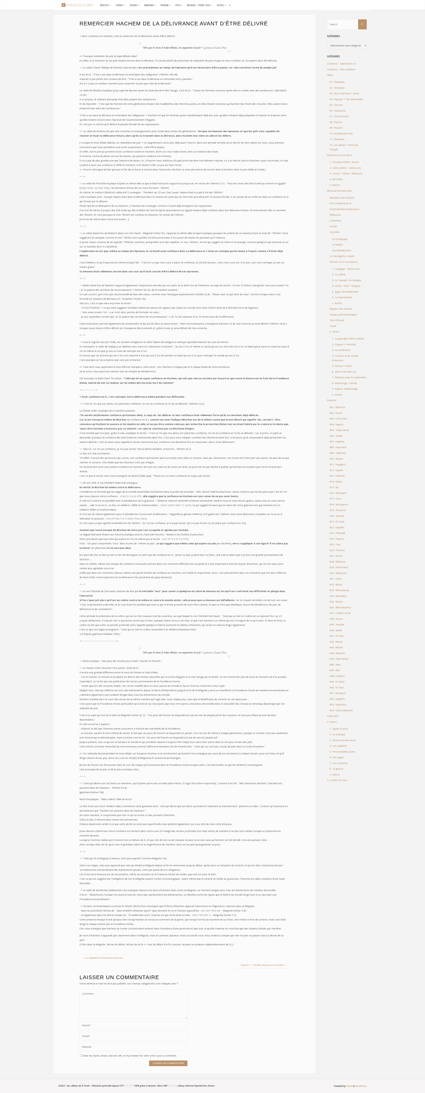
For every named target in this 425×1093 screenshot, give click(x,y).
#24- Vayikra (337, 538)
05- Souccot (336, 104)
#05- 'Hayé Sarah (339, 430)
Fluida (349, 1086)
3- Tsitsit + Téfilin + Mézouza (346, 173)
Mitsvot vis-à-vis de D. (339, 155)
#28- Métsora (337, 561)
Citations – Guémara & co (341, 63)
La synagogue (340, 239)
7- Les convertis (338, 763)
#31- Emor (336, 578)
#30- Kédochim (338, 573)
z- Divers (332, 721)
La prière (335, 232)
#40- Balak (336, 630)
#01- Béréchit (337, 407)
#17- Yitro (335, 498)
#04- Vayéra (336, 424)
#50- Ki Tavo (337, 687)
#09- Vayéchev (338, 453)
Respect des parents (341, 308)
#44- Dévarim (337, 653)
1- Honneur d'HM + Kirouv (344, 162)
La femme (335, 220)
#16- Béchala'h (338, 493)
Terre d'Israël (337, 320)
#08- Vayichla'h (338, 447)
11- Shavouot (337, 139)
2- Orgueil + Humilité (344, 344)
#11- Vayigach (338, 464)
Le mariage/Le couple (342, 256)
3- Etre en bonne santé (343, 740)
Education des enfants (342, 197)
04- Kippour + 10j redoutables (346, 99)
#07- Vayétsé (337, 441)
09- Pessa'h (336, 127)
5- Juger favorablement (345, 291)
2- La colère (338, 274)
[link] (230, 5)
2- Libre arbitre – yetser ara (345, 167)
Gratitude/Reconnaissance (344, 209)
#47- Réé (335, 670)
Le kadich (337, 244)
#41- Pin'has (337, 636)
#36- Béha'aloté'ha (340, 607)
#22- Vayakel (337, 527)
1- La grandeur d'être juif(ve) (348, 338)
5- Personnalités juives (342, 751)
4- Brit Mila (336, 179)
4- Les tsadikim (338, 745)
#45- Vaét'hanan (339, 658)
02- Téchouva (337, 87)
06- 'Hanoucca (337, 110)
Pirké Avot (333, 716)
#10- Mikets (336, 458)
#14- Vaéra (336, 481)
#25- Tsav (335, 544)
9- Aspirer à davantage (345, 388)
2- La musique (337, 734)
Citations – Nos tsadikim (341, 69)
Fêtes (330, 75)
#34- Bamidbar (338, 596)
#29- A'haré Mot (339, 567)
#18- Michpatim (339, 504)
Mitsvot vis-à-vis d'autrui (343, 261)
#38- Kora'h (336, 618)
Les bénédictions (341, 250)
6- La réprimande (342, 297)
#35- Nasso (336, 601)
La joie (333, 226)
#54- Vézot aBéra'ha (341, 710)
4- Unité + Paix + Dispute (346, 285)
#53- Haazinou (338, 704)
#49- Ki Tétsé (337, 681)
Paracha (331, 400)
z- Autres (335, 184)
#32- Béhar (336, 584)
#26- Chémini (337, 550)
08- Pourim (336, 122)
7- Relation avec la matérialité (349, 377)
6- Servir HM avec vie (344, 371)
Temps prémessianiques (343, 314)
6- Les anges (337, 757)
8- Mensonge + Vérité (344, 383)
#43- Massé (336, 647)
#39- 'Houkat (337, 624)
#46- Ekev (335, 664)
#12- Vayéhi (336, 470)
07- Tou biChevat (339, 116)
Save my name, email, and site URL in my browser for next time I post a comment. (130, 1055)
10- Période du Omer (341, 133)
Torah (333, 326)
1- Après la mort (339, 728)
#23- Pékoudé (337, 533)
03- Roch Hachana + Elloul (344, 93)
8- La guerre (336, 768)
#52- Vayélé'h (337, 699)
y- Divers (334, 331)
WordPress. (361, 1086)
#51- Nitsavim (338, 693)
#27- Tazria (336, 555)
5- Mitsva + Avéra (342, 365)
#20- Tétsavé (337, 516)
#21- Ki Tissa (337, 521)
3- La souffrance (341, 350)
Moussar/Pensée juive (339, 190)
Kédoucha (335, 214)
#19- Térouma (338, 510)
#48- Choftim (337, 676)
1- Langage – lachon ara (345, 268)
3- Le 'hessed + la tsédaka (346, 280)
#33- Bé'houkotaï (339, 590)
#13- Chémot (337, 475)
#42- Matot (336, 641)
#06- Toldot (336, 435)
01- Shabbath (337, 82)
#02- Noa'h (336, 413)
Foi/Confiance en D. (341, 203)
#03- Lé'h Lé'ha (338, 418)
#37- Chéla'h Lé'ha (340, 613)
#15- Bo (334, 487)
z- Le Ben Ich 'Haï (337, 780)
